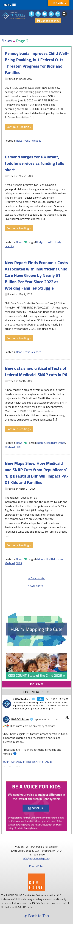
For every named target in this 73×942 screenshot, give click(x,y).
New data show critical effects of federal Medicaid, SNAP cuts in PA (36, 371)
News (19, 141)
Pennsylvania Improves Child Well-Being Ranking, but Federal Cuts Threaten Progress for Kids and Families (37, 63)
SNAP (19, 447)
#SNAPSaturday (12, 762)
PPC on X (36, 684)
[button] (9, 5)
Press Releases (32, 141)
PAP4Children (20, 719)
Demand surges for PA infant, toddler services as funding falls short (34, 163)
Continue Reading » (20, 127)
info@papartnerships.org (36, 858)
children (50, 242)
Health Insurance (55, 443)
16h (56, 719)
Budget (40, 242)
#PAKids (47, 762)
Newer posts (35, 586)
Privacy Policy (36, 866)
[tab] (36, 684)
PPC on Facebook (36, 691)
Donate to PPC (49, 21)
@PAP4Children (42, 719)
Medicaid (10, 447)
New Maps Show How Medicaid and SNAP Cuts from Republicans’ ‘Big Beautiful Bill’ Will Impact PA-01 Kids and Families (36, 473)
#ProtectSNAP (32, 762)
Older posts (38, 578)
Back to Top (38, 915)
